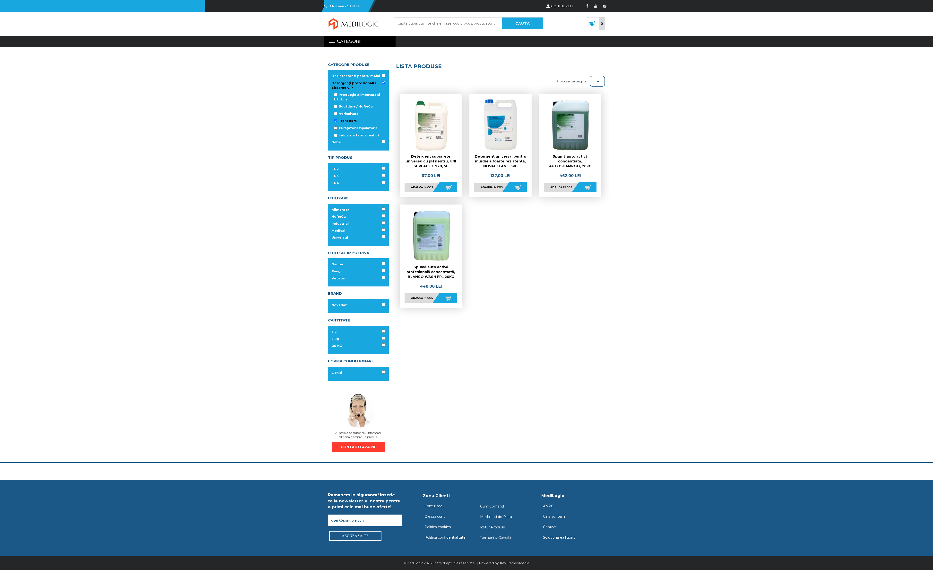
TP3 (335, 176)
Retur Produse (492, 527)
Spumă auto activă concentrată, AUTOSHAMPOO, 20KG (570, 161)
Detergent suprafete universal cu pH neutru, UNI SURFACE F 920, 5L (431, 161)
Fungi (337, 271)
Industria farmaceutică (359, 135)
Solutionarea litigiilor (560, 537)
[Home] (353, 24)
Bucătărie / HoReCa (356, 106)
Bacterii (339, 264)
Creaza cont (434, 516)
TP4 (335, 183)
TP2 (335, 169)
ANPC (548, 506)
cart (595, 24)
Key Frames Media (514, 563)
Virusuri (338, 278)
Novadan (339, 305)
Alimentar (340, 210)
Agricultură (348, 114)
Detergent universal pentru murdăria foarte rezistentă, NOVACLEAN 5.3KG (500, 161)
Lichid (337, 372)
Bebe (336, 142)
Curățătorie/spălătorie (358, 128)
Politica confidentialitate (445, 537)
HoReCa (339, 216)
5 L (334, 332)
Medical (338, 230)
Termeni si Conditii (495, 537)
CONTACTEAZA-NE (358, 447)
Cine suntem (554, 516)
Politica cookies (437, 527)
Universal (340, 237)
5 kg (335, 339)
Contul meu (434, 506)
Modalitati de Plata (496, 517)
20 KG (337, 345)
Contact (550, 527)
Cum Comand (492, 506)
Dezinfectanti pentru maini (356, 76)
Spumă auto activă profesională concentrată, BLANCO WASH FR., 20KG (430, 272)
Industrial (340, 223)
